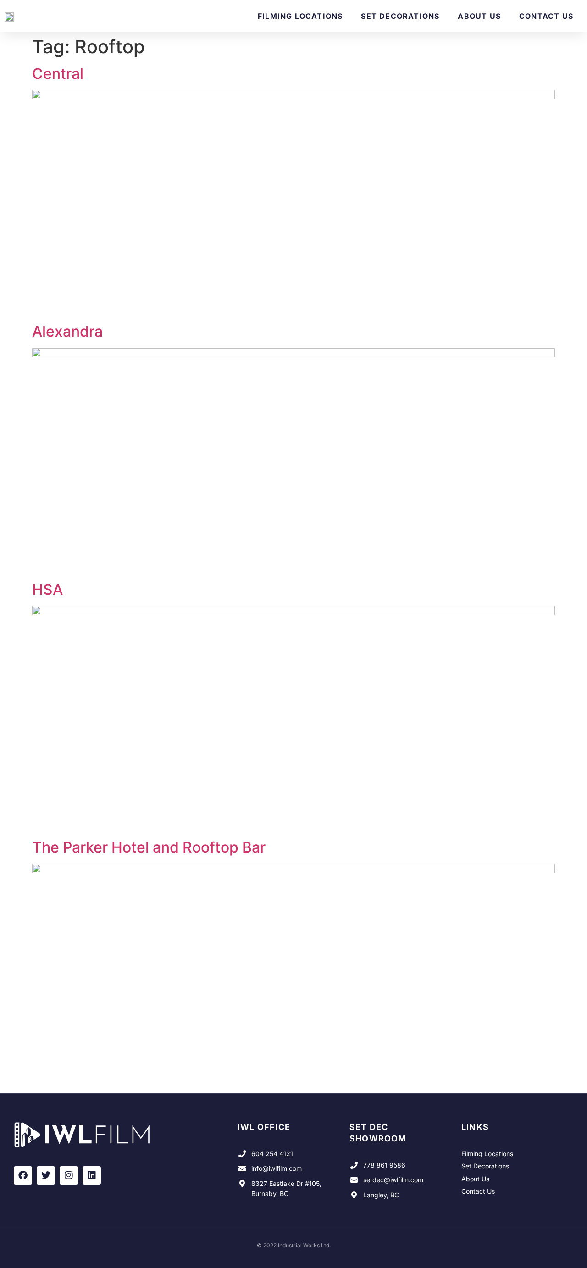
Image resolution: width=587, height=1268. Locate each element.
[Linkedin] (92, 1175)
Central (57, 74)
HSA (47, 589)
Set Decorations (400, 16)
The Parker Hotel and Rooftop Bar (149, 847)
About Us (479, 16)
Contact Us (546, 16)
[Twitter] (46, 1175)
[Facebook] (23, 1175)
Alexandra (67, 331)
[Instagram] (69, 1175)
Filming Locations (300, 16)
